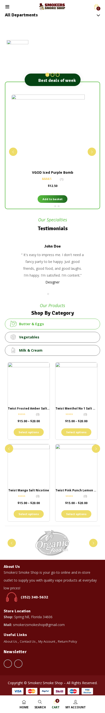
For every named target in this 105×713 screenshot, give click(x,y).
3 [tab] (59, 206)
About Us (10, 641)
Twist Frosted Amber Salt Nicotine (34, 408)
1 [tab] (49, 206)
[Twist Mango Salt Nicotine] (29, 465)
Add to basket (52, 199)
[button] (96, 6)
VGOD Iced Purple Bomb (52, 172)
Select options (29, 432)
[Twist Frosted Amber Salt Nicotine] (29, 383)
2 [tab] (55, 206)
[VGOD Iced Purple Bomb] (52, 131)
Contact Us (28, 641)
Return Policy (67, 641)
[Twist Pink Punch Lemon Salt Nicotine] (76, 465)
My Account (46, 641)
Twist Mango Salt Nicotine (28, 490)
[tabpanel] (52, 150)
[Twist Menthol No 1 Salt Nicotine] (76, 383)
